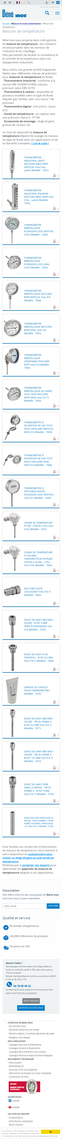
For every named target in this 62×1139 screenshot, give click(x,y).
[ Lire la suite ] (40, 143)
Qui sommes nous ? (18, 1026)
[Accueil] (4, 2)
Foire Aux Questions (27, 993)
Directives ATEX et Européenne (23, 1069)
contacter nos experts (35, 865)
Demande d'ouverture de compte (24, 1029)
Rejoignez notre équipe (19, 1037)
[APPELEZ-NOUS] (28, 2)
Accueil (5, 23)
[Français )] (19, 2)
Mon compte (47, 2)
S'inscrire (53, 905)
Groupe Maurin (16, 1117)
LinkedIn (16, 1100)
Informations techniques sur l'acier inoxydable (30, 1073)
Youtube (16, 1107)
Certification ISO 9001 (19, 1076)
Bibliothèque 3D (16, 1066)
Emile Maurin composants (21, 1121)
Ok (50, 1132)
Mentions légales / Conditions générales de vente (31, 1033)
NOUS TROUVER (31, 1000)
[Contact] (9, 2)
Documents (55, 176)
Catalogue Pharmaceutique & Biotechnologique (31, 1055)
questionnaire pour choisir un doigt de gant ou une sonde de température (28, 857)
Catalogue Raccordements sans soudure (27, 1051)
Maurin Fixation (16, 1124)
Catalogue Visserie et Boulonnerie (24, 1048)
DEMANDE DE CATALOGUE (31, 1007)
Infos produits (15, 1062)
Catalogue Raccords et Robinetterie (25, 1044)
